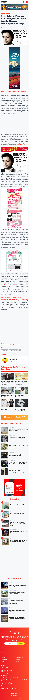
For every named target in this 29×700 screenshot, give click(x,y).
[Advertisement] (14, 326)
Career (2, 661)
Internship (17, 652)
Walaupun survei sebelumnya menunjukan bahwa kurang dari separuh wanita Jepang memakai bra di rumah (14, 299)
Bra (20, 350)
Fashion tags (5, 350)
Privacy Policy (18, 655)
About (2, 652)
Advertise (3, 657)
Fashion (8, 13)
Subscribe (20, 643)
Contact (3, 655)
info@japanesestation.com (10, 673)
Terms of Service (19, 657)
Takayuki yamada (13, 350)
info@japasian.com (8, 685)
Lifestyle (3, 13)
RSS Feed (17, 661)
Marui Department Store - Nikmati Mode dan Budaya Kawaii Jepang (21, 383)
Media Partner (4, 659)
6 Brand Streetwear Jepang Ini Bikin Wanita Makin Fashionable (7, 383)
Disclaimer (17, 659)
